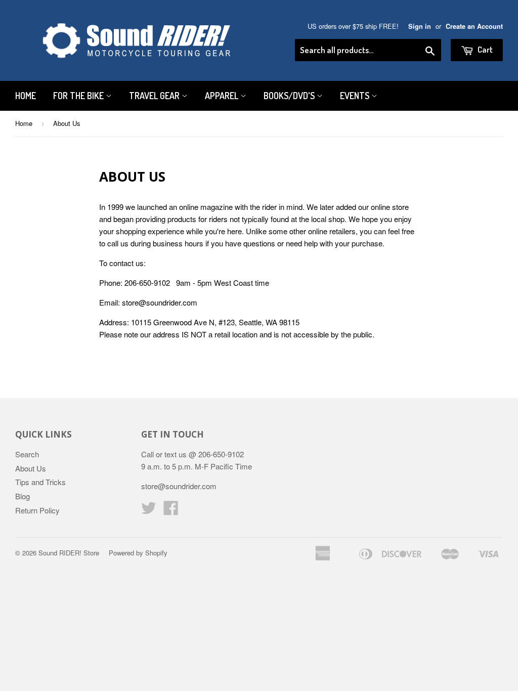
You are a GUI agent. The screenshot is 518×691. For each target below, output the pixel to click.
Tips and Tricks (40, 482)
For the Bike (79, 95)
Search (27, 454)
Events (355, 95)
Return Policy (37, 510)
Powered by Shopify (138, 552)
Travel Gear (155, 95)
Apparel (222, 95)
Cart (484, 49)
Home (25, 95)
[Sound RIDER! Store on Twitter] (148, 510)
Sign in (419, 26)
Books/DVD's (290, 95)
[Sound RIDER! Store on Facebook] (171, 510)
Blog (22, 496)
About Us (30, 468)
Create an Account (474, 26)
